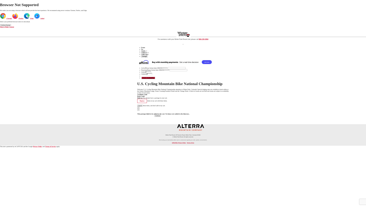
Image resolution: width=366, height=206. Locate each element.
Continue (157, 116)
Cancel (140, 105)
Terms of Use (190, 143)
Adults (143, 72)
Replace (142, 101)
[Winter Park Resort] (183, 34)
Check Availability (148, 78)
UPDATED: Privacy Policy (179, 143)
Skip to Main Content (7, 27)
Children (143, 74)
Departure (155, 70)
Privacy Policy (37, 146)
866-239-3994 (203, 39)
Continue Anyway (5, 25)
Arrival (154, 68)
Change (144, 56)
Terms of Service (50, 146)
